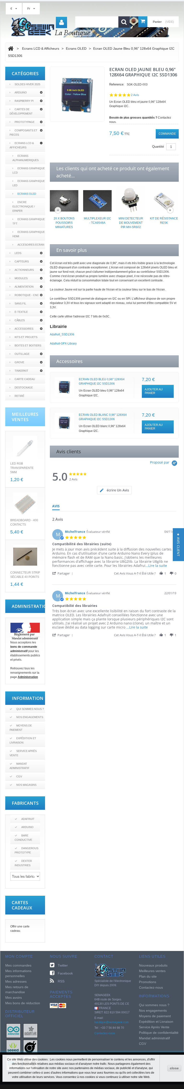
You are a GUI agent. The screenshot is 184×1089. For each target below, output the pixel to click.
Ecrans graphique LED (28, 183)
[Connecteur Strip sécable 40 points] (25, 557)
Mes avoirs (13, 997)
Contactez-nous (104, 1033)
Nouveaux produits (153, 965)
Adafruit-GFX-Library (63, 343)
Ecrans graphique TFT (28, 221)
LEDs (18, 253)
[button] (63, 573)
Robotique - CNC (27, 295)
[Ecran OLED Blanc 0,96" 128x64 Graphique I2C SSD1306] (64, 422)
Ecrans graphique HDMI (28, 234)
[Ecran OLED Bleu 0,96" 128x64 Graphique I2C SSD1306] (64, 386)
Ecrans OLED (26, 193)
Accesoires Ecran (30, 244)
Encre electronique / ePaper (23, 206)
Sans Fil (20, 303)
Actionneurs (24, 269)
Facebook (65, 973)
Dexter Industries (23, 863)
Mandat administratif (19, 765)
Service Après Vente (23, 753)
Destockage (24, 387)
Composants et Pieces (23, 132)
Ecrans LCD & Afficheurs (22, 145)
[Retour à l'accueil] (10, 48)
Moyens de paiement (21, 727)
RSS (61, 981)
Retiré (19, 395)
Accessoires (24, 328)
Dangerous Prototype (26, 850)
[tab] (114, 490)
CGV (19, 776)
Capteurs (22, 261)
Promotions (147, 982)
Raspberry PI (24, 100)
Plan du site (148, 976)
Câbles (20, 320)
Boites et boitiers (28, 345)
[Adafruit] (30, 1030)
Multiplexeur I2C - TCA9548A (97, 220)
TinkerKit (21, 370)
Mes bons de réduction (22, 1003)
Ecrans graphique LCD (28, 170)
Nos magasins (26, 784)
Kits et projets (26, 337)
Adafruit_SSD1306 (62, 334)
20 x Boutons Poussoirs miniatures (64, 223)
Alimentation (24, 286)
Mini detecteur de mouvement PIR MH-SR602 (131, 223)
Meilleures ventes (152, 971)
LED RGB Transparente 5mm (22, 468)
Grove (19, 362)
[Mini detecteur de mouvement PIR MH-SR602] (130, 200)
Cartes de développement (21, 111)
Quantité (158, 146)
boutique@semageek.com (111, 1022)
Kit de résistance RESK (164, 220)
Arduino (21, 92)
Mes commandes (18, 965)
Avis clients (68, 451)
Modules (21, 278)
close (174, 1068)
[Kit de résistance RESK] (164, 200)
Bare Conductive (23, 837)
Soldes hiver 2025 (27, 84)
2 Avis (135, 95)
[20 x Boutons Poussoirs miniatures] (64, 200)
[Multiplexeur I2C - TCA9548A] (97, 200)
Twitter (63, 965)
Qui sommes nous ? (30, 709)
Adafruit (27, 818)
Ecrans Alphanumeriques (25, 158)
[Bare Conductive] (30, 1046)
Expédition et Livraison (23, 740)
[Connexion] (61, 22)
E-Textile (21, 311)
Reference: (116, 84)
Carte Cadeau (25, 379)
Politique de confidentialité (158, 1033)
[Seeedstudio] (13, 1046)
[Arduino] (13, 1030)
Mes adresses (16, 981)
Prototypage (24, 122)
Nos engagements (29, 717)
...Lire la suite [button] (156, 565)
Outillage (22, 353)
